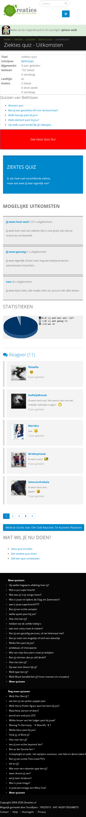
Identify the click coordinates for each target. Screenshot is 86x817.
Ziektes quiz (45, 39)
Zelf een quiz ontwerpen (25, 558)
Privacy (42, 811)
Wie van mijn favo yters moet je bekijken (31, 652)
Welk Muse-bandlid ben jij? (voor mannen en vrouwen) (39, 676)
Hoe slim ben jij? (18, 618)
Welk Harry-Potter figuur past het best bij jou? (34, 705)
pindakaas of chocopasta (23, 647)
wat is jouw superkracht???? (24, 604)
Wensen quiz (15, 105)
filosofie (33, 367)
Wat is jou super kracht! (22, 589)
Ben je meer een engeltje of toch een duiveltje (34, 638)
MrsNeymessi (37, 454)
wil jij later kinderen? (20, 778)
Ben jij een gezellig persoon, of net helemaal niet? (36, 633)
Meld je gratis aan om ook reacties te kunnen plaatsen (44, 527)
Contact (4, 811)
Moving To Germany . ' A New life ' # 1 (30, 725)
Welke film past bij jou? (21, 642)
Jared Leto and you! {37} (22, 715)
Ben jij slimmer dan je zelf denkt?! (27, 657)
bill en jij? (14, 763)
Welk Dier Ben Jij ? (19, 696)
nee (8, 281)
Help (15, 811)
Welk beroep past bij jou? (23, 115)
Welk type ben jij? (18, 671)
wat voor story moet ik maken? (26, 628)
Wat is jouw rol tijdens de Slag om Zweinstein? (34, 599)
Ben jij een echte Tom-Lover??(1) (27, 758)
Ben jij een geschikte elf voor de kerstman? (33, 110)
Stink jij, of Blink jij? (19, 734)
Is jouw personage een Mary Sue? (27, 787)
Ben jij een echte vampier (23, 609)
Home (7, 39)
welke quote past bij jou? (22, 614)
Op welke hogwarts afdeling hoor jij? (29, 585)
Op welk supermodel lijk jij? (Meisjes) (29, 125)
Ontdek (18, 39)
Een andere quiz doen (24, 553)
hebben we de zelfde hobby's (25, 623)
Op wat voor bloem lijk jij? (23, 667)
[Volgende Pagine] (25, 516)
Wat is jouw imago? (19, 782)
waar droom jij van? (20, 773)
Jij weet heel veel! (17, 222)
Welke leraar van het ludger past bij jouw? (32, 720)
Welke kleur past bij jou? (22, 729)
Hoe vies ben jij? (18, 662)
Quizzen (30, 39)
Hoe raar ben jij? (18, 739)
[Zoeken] (66, 3)
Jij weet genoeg (16, 252)
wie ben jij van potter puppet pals (27, 700)
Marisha (33, 425)
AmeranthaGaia (38, 482)
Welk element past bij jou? (23, 120)
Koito (14, 30)
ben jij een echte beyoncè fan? (25, 744)
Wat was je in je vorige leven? (25, 594)
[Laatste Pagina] (32, 516)
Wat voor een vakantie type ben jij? (28, 768)
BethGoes (27, 61)
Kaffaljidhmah (37, 395)
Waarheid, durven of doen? (24, 710)
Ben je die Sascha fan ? (21, 749)
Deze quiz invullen (21, 549)
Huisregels (28, 811)
